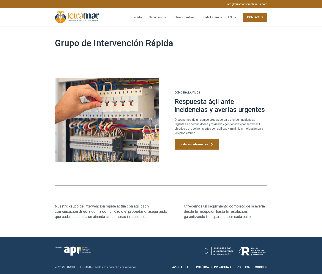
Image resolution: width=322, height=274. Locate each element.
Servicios (155, 17)
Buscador (136, 17)
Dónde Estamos (211, 17)
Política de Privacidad (213, 267)
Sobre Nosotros (184, 17)
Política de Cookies (252, 267)
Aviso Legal (181, 267)
